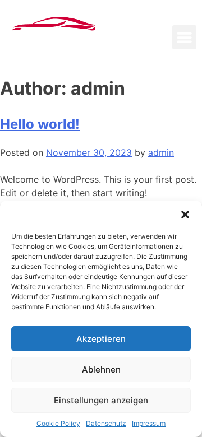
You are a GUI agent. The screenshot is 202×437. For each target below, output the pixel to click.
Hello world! (40, 124)
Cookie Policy (58, 423)
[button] (185, 214)
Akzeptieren (101, 338)
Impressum (149, 423)
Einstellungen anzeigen (101, 400)
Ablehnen (101, 369)
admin (161, 152)
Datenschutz (106, 423)
